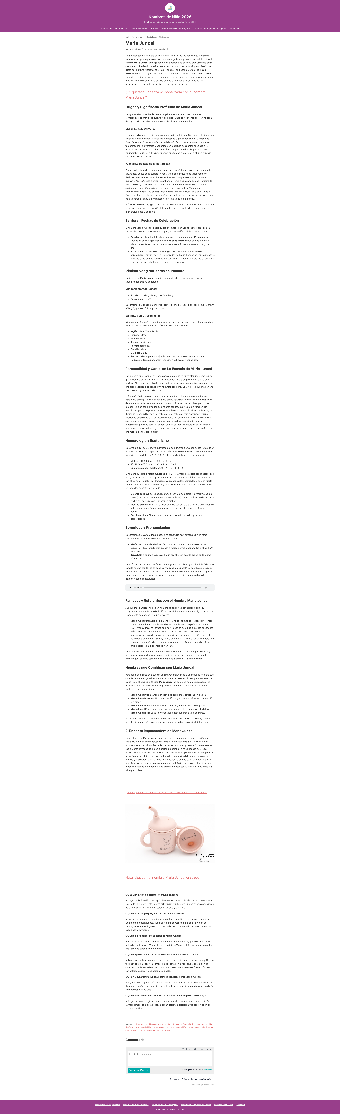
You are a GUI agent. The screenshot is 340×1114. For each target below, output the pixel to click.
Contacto (241, 1105)
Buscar (236, 28)
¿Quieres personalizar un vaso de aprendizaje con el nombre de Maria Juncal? (166, 792)
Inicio (127, 37)
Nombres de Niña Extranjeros (176, 28)
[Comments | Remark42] (170, 1066)
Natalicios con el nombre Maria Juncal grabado (162, 877)
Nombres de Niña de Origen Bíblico (179, 1024)
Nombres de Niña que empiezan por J (152, 1027)
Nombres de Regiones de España (210, 28)
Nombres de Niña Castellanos (144, 37)
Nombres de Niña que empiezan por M (188, 1027)
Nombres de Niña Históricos (144, 28)
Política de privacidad (223, 1105)
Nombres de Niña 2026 (170, 16)
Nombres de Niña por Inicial (113, 28)
